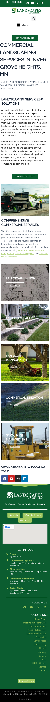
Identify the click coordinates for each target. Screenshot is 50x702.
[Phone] (7, 554)
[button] (22, 25)
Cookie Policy (40, 644)
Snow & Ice (41, 637)
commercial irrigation (24, 253)
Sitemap (42, 648)
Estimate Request (38, 626)
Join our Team (39, 619)
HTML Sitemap (39, 663)
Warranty (42, 652)
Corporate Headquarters (22, 560)
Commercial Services (36, 634)
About (43, 670)
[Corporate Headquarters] (7, 560)
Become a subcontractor (34, 623)
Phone (13, 554)
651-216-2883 (14, 2)
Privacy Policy (25, 699)
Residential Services (37, 630)
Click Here (15, 285)
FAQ (44, 659)
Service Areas (40, 641)
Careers (42, 656)
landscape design (26, 250)
